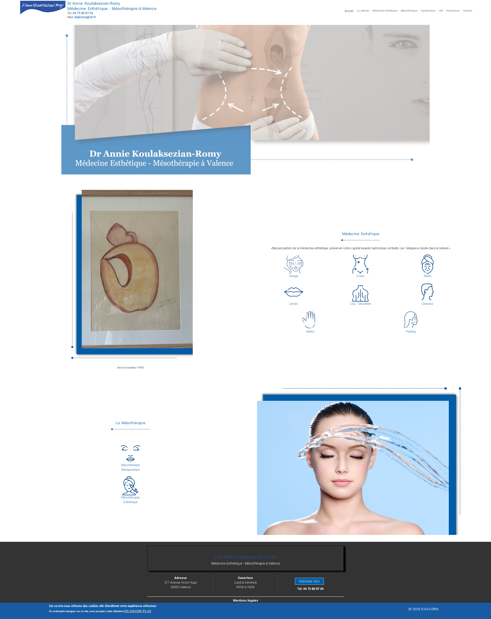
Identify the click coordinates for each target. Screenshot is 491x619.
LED (441, 10)
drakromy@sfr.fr (85, 17)
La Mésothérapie (130, 422)
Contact (467, 10)
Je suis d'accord (423, 609)
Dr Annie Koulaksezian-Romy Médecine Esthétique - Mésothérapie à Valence (112, 5)
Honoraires (453, 10)
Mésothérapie (409, 10)
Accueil (349, 10)
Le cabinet (363, 10)
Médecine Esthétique (385, 10)
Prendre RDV (309, 581)
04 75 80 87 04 (83, 13)
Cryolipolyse (428, 10)
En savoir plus (137, 611)
